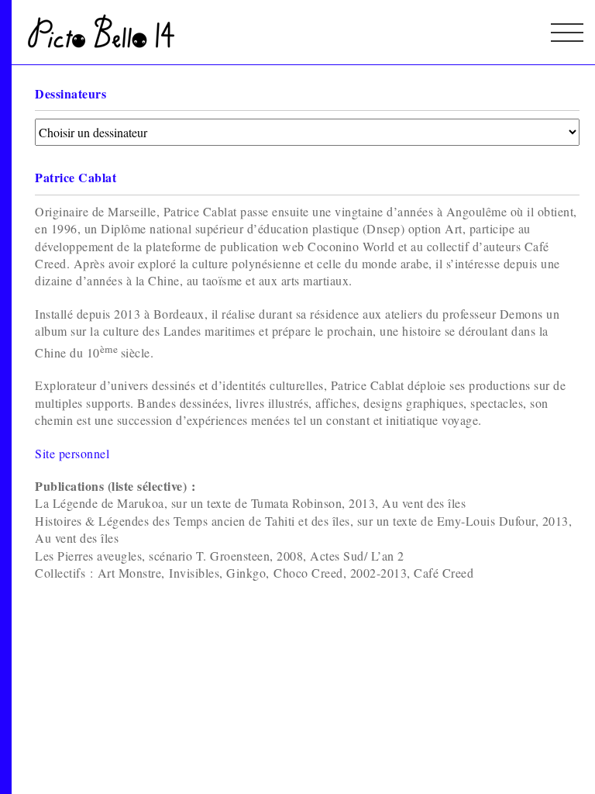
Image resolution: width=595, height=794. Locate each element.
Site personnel (72, 453)
